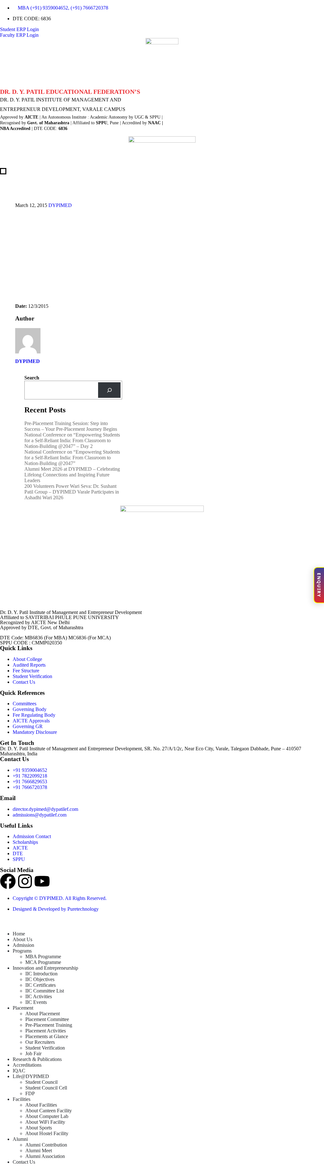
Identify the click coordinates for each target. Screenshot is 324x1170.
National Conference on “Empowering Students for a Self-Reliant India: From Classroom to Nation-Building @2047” (72, 457)
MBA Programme (43, 956)
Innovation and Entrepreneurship (45, 968)
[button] (4, 923)
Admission (23, 945)
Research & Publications (37, 1059)
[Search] (109, 390)
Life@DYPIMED (31, 1076)
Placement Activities (45, 1030)
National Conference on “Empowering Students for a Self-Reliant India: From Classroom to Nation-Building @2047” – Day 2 (72, 440)
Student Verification (45, 1047)
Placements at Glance (46, 1036)
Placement (23, 1008)
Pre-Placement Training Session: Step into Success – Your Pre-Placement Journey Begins (70, 426)
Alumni (20, 1139)
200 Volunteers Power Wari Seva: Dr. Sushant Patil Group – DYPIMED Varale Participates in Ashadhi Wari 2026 (71, 491)
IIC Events (36, 1002)
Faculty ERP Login (19, 35)
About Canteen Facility (48, 1110)
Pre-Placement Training (48, 1025)
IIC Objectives (39, 979)
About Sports (38, 1127)
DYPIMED (60, 205)
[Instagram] (25, 881)
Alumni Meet (38, 1150)
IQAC (19, 1070)
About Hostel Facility (46, 1133)
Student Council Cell (46, 1087)
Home (19, 933)
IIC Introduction (41, 973)
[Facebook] (8, 881)
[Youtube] (42, 881)
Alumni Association (45, 1156)
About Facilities (41, 1105)
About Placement (42, 1013)
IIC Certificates (40, 985)
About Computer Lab (46, 1116)
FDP (30, 1093)
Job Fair (33, 1053)
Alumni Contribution (46, 1144)
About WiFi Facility (45, 1122)
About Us (22, 939)
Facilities (21, 1099)
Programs (22, 950)
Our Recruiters (40, 1042)
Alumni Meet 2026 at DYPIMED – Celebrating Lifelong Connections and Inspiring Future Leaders (72, 474)
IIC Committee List (44, 990)
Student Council (41, 1082)
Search (31, 377)
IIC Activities (38, 996)
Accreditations (27, 1065)
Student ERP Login (19, 29)
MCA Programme (43, 962)
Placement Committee (47, 1019)
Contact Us (24, 1162)
